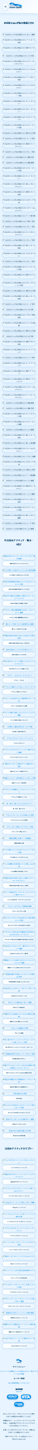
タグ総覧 (21, 1374)
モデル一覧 (28, 1371)
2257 (9, 1383)
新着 (11, 1371)
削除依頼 (15, 1383)
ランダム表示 (19, 1371)
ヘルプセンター (24, 1383)
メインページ (4, 1371)
